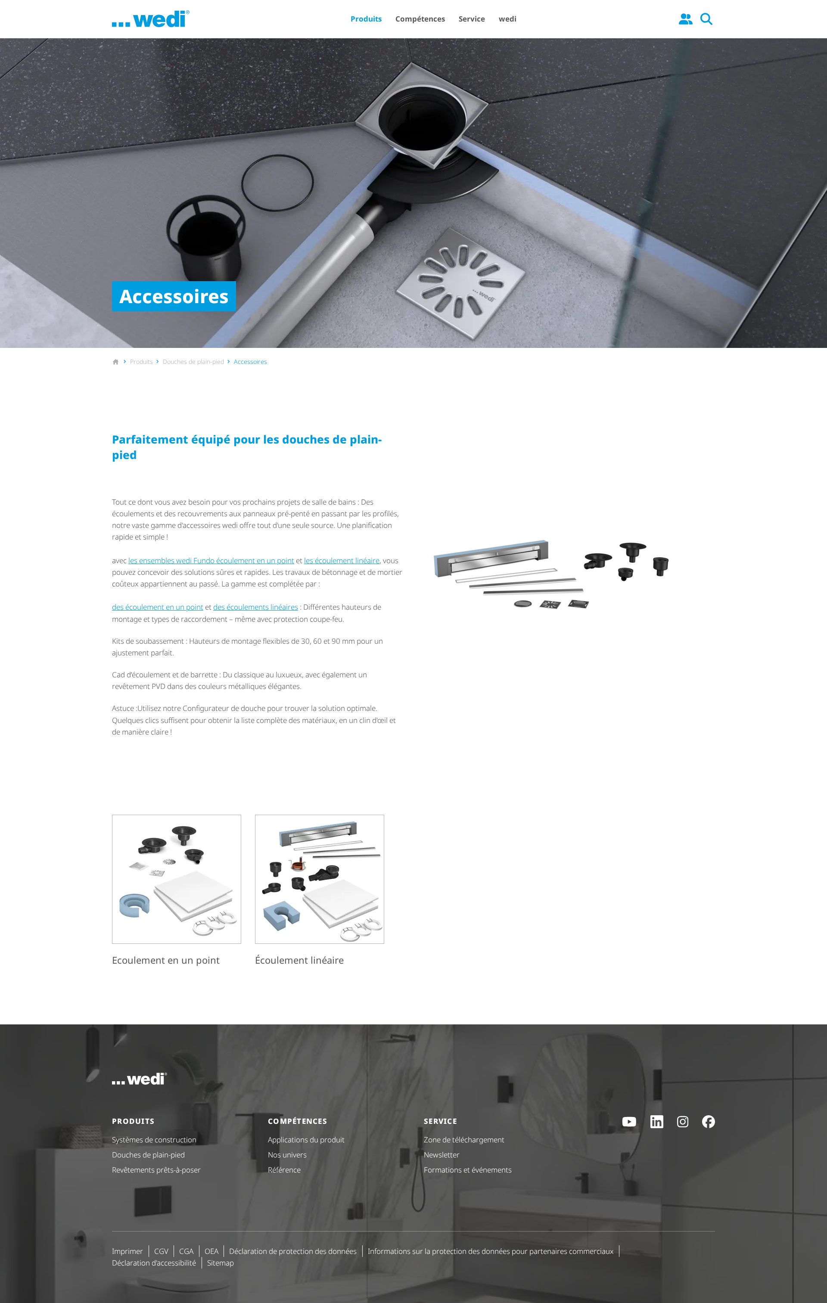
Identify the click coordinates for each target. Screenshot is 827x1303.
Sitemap (220, 1263)
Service (472, 18)
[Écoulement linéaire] (319, 892)
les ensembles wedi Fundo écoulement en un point (211, 560)
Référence (284, 1170)
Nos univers (287, 1155)
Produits (366, 18)
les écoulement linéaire (341, 560)
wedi (507, 18)
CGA (186, 1251)
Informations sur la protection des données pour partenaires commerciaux (491, 1251)
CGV (161, 1251)
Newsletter (442, 1155)
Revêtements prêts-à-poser (156, 1170)
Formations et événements (468, 1170)
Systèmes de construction (154, 1140)
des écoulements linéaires (255, 607)
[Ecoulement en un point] (176, 892)
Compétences (420, 18)
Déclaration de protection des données (293, 1251)
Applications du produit (306, 1140)
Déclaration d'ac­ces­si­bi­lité (154, 1263)
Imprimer (127, 1251)
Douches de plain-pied (148, 1155)
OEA (211, 1251)
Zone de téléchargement (464, 1140)
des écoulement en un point (157, 607)
